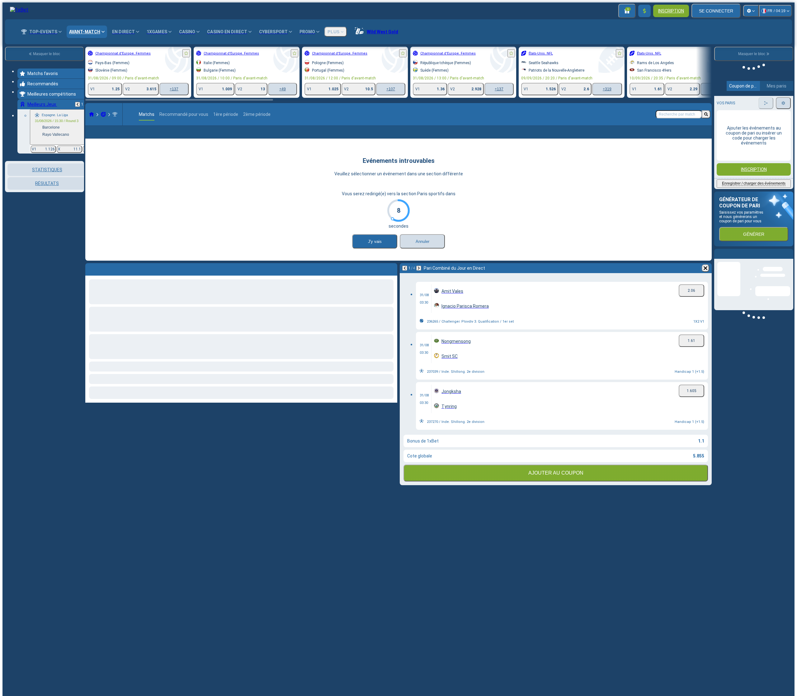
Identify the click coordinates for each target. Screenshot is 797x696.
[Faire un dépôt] (644, 11)
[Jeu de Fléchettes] (103, 114)
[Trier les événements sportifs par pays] (79, 193)
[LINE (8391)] (91, 114)
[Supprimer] (705, 278)
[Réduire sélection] (71, 193)
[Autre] (692, 137)
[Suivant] (418, 278)
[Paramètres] (751, 11)
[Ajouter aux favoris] (186, 53)
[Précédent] (77, 104)
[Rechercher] (706, 114)
